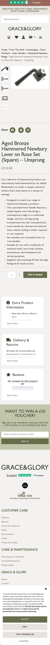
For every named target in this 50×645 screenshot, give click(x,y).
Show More (12, 324)
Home (4, 50)
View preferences (25, 635)
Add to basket (35, 275)
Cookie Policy (23, 641)
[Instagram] (28, 130)
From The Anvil (16, 50)
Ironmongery (32, 50)
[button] (45, 588)
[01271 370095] (9, 37)
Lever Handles (19, 53)
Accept (25, 619)
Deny (25, 627)
